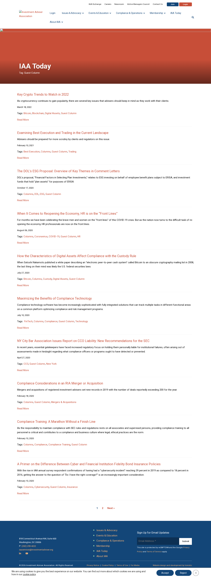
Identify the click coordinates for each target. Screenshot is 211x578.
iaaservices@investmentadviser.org (36, 549)
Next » (111, 508)
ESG (42, 194)
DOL (36, 194)
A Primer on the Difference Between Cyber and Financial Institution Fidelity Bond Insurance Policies (89, 464)
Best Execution (32, 151)
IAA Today (102, 551)
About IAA (102, 556)
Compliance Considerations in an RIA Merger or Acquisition (60, 383)
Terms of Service (154, 552)
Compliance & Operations (110, 540)
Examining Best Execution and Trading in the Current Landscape (62, 133)
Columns (46, 151)
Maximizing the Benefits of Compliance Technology (54, 298)
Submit (185, 541)
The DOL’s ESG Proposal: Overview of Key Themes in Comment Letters (68, 171)
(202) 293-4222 (29, 546)
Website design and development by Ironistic (172, 565)
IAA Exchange (95, 4)
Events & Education (106, 535)
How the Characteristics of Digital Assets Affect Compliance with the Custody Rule (76, 256)
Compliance (51, 321)
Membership (103, 545)
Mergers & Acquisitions (63, 402)
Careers (108, 4)
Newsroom (119, 4)
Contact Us (158, 4)
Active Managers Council (138, 4)
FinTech (28, 321)
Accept (165, 573)
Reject (183, 573)
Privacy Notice (93, 565)
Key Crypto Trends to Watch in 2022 (43, 94)
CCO (26, 363)
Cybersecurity (41, 487)
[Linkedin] (20, 553)
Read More (23, 119)
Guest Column (68, 113)
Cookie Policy (108, 565)
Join (173, 4)
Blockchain (38, 113)
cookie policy (29, 574)
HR (78, 236)
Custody (47, 278)
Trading (72, 151)
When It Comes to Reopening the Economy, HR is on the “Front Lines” (67, 214)
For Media (135, 565)
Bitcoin (27, 113)
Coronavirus (41, 236)
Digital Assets (52, 113)
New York (51, 363)
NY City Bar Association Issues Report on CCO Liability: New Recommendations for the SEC (83, 341)
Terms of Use (122, 565)
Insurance (72, 487)
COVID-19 (54, 236)
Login (185, 4)
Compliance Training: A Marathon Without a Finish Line (56, 422)
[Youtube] (27, 553)
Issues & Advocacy (106, 530)
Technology (81, 321)
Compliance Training (59, 444)
